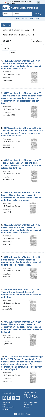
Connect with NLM (9, 393)
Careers (26, 407)
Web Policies (7, 402)
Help (24, 19)
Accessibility (28, 405)
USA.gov (28, 414)
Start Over (6, 25)
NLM (15, 414)
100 (13, 52)
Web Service (35, 19)
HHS (22, 414)
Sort (4, 52)
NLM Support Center (31, 402)
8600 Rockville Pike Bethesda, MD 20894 (31, 397)
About (16, 19)
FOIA (4, 405)
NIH (19, 414)
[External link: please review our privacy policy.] (4, 398)
